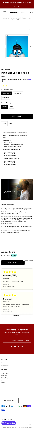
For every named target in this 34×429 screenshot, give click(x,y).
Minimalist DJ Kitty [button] (8, 311)
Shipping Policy (4, 373)
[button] (5, 86)
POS (18, 427)
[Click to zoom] (30, 30)
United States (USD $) (10, 400)
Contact (3, 382)
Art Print (9, 18)
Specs (10, 123)
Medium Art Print (18, 93)
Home (4, 18)
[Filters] (26, 262)
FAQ (2, 380)
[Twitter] (15, 347)
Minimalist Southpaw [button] (9, 286)
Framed (11, 106)
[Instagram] (22, 347)
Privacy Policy (4, 377)
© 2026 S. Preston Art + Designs (9, 427)
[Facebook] (11, 347)
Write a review (12, 263)
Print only (4, 106)
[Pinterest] (18, 347)
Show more (16, 315)
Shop (2, 363)
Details (4, 123)
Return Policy (4, 375)
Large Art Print (5, 97)
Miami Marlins (12, 135)
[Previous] (4, 46)
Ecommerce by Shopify (26, 427)
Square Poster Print (6, 93)
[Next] (30, 46)
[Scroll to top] (30, 424)
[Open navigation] (4, 12)
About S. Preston (5, 365)
